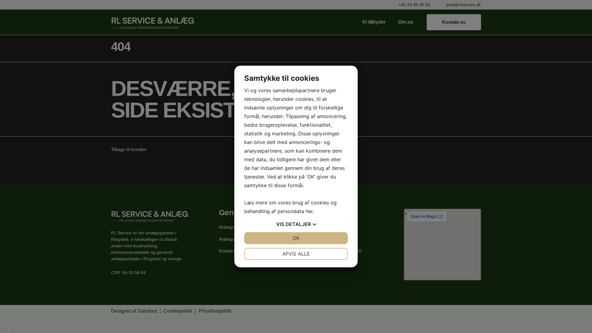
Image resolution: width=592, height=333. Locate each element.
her (309, 211)
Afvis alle (296, 254)
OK (296, 238)
